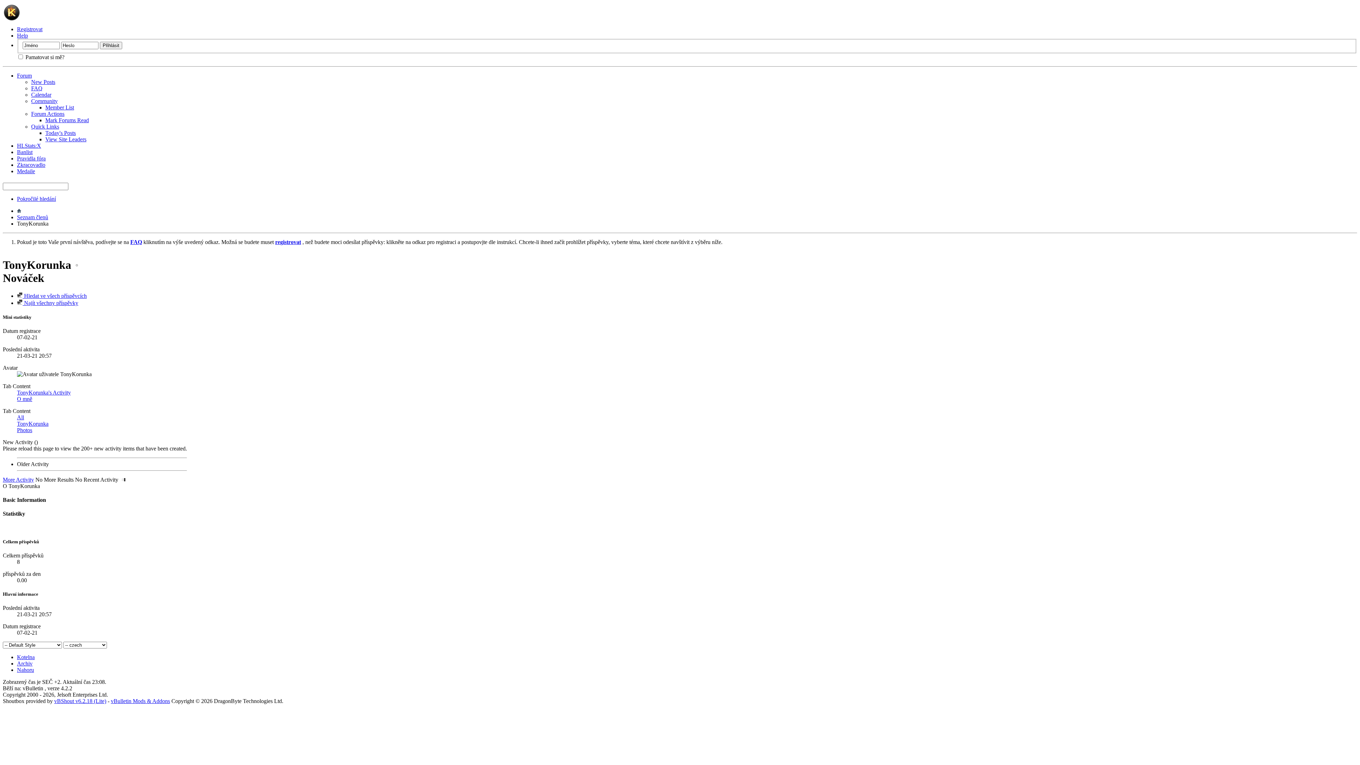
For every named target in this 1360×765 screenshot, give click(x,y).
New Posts (43, 82)
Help (22, 36)
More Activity (18, 480)
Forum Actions (47, 114)
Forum (24, 76)
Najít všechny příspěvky (50, 303)
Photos (24, 430)
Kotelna (26, 657)
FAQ (36, 88)
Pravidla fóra (31, 158)
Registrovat (29, 29)
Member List (59, 107)
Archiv (25, 664)
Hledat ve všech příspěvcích (55, 296)
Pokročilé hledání (36, 199)
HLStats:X (29, 146)
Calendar (41, 95)
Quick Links (45, 127)
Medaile (26, 171)
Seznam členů (32, 217)
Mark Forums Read (67, 120)
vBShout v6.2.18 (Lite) (80, 701)
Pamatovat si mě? (44, 57)
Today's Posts (60, 133)
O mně (24, 399)
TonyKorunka (33, 424)
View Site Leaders (65, 139)
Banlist (25, 152)
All (20, 417)
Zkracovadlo (31, 165)
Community (44, 101)
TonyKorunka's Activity (44, 393)
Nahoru (25, 670)
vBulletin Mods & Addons (140, 701)
